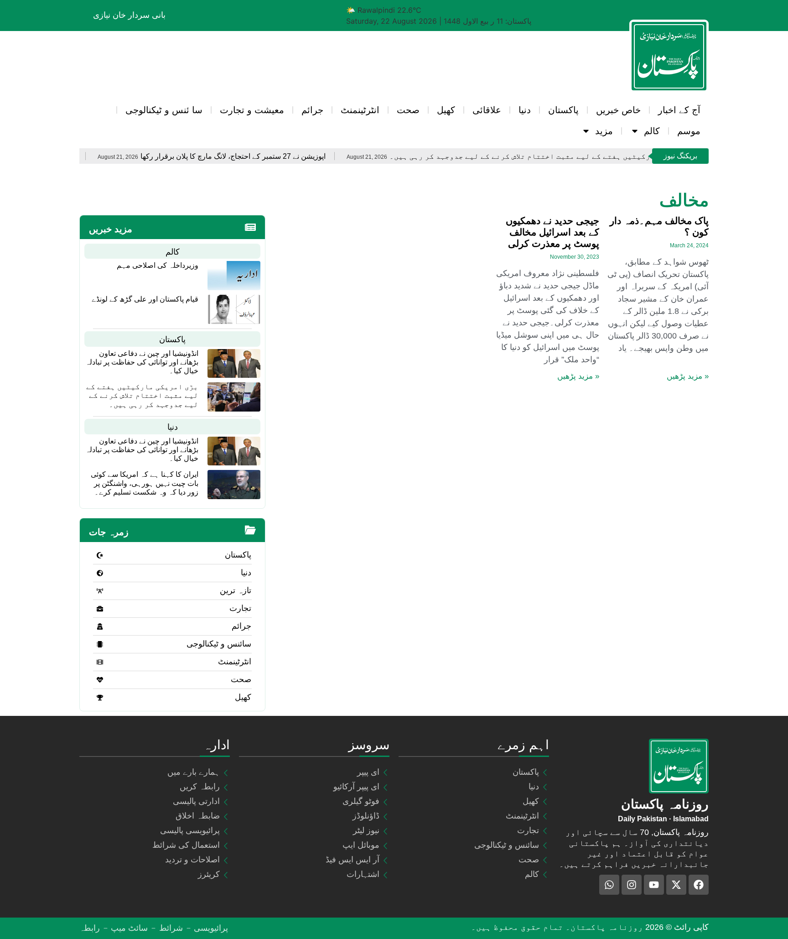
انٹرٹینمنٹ (360, 110)
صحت (408, 110)
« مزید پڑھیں (688, 376)
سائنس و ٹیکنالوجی (219, 643)
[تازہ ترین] (99, 590)
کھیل (446, 110)
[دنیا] (99, 573)
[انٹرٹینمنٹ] (99, 662)
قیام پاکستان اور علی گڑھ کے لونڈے (145, 299)
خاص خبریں (618, 110)
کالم (652, 131)
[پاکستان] (99, 555)
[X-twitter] (676, 885)
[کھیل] (99, 697)
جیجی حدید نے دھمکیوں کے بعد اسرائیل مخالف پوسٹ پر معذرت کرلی (552, 232)
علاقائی (486, 110)
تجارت (240, 608)
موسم (688, 131)
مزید (604, 131)
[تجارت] (99, 608)
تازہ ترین (235, 590)
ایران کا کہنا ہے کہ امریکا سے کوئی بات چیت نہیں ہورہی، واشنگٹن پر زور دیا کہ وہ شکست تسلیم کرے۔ (144, 483)
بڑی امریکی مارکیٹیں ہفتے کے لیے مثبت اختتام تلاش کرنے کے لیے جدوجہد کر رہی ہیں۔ (589, 156)
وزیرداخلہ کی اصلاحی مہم (157, 265)
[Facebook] (699, 885)
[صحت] (99, 679)
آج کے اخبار (679, 110)
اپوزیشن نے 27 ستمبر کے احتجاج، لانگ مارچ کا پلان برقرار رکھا (275, 156)
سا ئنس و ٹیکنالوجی (163, 110)
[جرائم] (99, 626)
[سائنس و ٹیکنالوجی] (99, 644)
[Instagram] (632, 885)
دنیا (524, 110)
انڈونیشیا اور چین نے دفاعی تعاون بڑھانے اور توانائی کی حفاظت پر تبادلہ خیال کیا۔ (141, 362)
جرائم (312, 110)
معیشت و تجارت (252, 110)
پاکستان (563, 110)
